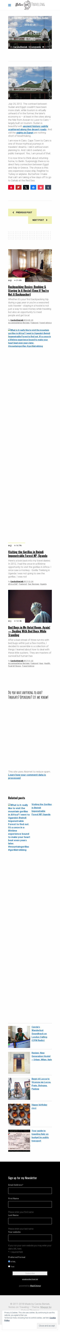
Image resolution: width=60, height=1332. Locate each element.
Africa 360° (17, 18)
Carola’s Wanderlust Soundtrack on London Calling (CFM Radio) (39, 1034)
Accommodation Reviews (19, 323)
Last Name (13, 1215)
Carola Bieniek (20, 47)
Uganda (43, 584)
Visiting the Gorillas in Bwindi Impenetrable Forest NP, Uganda (27, 554)
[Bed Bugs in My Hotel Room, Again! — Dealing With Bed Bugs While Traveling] (30, 606)
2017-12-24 (28, 581)
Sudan (45, 18)
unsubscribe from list (30, 1279)
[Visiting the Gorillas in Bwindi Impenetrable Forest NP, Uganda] (30, 438)
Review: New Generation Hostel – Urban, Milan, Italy (42, 1056)
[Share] (33, 187)
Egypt (25, 18)
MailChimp (35, 1286)
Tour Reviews (33, 584)
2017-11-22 (28, 661)
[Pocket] (41, 187)
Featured (34, 323)
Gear (41, 663)
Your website (14, 1232)
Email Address (15, 1185)
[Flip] (18, 187)
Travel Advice (45, 323)
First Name (13, 1198)
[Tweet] (26, 187)
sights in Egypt (24, 132)
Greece (32, 18)
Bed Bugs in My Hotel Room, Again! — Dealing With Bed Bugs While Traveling (29, 631)
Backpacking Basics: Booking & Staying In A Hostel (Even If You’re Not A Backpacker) (28, 290)
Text (12, 1267)
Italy (39, 18)
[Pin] (11, 187)
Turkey (30, 21)
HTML (13, 1262)
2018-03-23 (28, 320)
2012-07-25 (30, 24)
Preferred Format (16, 1257)
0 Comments (35, 47)
